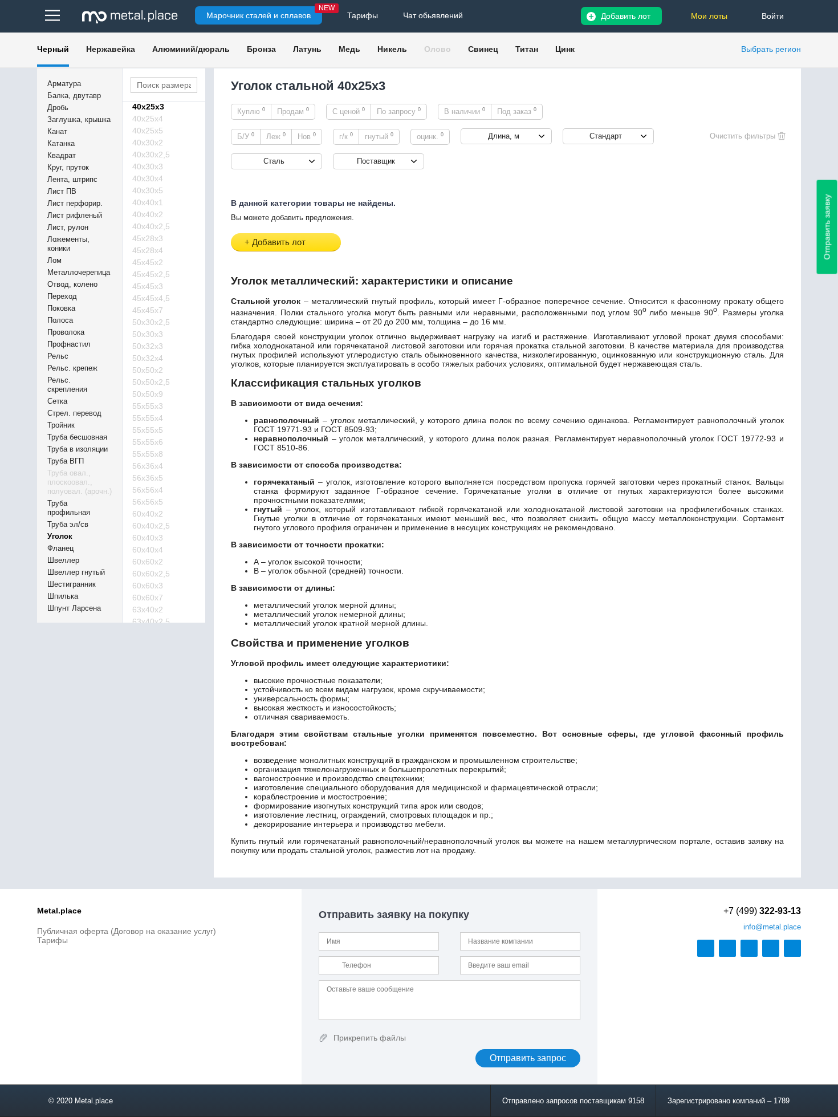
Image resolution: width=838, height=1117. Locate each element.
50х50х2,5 (151, 382)
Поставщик (376, 161)
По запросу (399, 111)
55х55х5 (147, 429)
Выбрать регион (771, 49)
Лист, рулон (67, 227)
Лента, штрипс (72, 179)
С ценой (348, 111)
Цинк (565, 49)
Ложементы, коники (68, 244)
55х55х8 (147, 453)
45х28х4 (147, 250)
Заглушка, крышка (79, 119)
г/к (346, 136)
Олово (437, 49)
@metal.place (772, 927)
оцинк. (430, 136)
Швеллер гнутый (76, 572)
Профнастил (69, 344)
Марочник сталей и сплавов (258, 15)
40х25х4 (147, 118)
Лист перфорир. (75, 203)
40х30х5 (147, 190)
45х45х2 (147, 262)
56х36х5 (147, 477)
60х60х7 (147, 597)
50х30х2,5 (151, 322)
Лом (54, 260)
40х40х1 (147, 202)
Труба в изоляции (77, 449)
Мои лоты (709, 16)
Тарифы (52, 940)
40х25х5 (147, 130)
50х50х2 (147, 370)
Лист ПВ (61, 191)
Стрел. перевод (74, 413)
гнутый (379, 136)
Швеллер (63, 560)
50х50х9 (147, 394)
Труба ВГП (65, 461)
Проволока (65, 332)
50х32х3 (147, 346)
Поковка (61, 308)
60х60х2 (147, 561)
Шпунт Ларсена (74, 608)
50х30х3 (147, 334)
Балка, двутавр (74, 95)
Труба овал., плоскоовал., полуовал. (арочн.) (79, 482)
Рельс (57, 356)
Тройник (61, 425)
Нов (307, 136)
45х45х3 (147, 286)
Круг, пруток (68, 167)
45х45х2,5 (151, 274)
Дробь (57, 107)
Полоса (60, 320)
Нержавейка (110, 49)
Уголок (59, 536)
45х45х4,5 (151, 298)
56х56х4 (147, 489)
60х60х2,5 (151, 573)
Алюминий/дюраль (191, 49)
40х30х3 (147, 166)
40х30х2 (147, 142)
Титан (526, 49)
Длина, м (503, 136)
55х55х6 (147, 441)
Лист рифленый (74, 215)
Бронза (261, 49)
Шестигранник (71, 584)
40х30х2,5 (151, 154)
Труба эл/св (67, 524)
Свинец (483, 49)
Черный (53, 49)
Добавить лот (625, 16)
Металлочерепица (78, 272)
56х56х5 (147, 501)
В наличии (464, 111)
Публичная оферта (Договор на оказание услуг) (126, 931)
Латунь (307, 49)
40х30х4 (147, 178)
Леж (276, 136)
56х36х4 (147, 465)
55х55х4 (147, 418)
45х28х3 (147, 238)
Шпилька (62, 596)
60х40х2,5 (151, 525)
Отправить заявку (827, 227)
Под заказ (516, 111)
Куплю (251, 111)
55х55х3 (147, 406)
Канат (57, 131)
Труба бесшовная (77, 437)
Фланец (60, 548)
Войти (773, 16)
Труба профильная (68, 508)
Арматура (64, 83)
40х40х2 (147, 214)
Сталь (273, 161)
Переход (62, 296)
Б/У (245, 136)
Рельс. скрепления (67, 384)
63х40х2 (147, 609)
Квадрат (61, 155)
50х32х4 (147, 358)
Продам (293, 111)
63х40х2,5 (151, 621)
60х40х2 (147, 513)
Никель (392, 49)
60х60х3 (147, 585)
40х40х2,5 (151, 226)
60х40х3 (147, 537)
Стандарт (605, 136)
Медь (349, 49)
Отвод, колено (72, 284)
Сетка (57, 401)
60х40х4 (147, 549)
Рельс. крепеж (72, 368)
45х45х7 (147, 310)
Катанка (61, 143)
